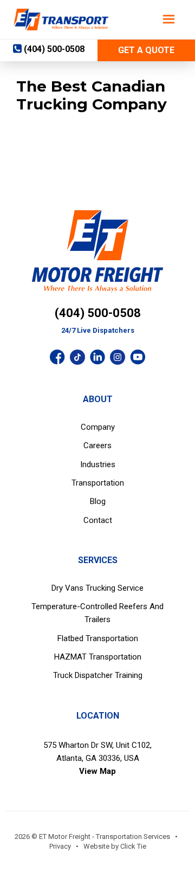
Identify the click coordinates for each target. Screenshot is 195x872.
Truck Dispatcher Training (97, 675)
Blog (98, 501)
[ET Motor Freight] (61, 19)
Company (98, 427)
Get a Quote (146, 50)
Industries (97, 464)
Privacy (60, 846)
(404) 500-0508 (98, 313)
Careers (97, 445)
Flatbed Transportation (97, 638)
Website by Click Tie (114, 846)
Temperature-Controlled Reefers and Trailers (97, 613)
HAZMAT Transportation (97, 657)
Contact (97, 520)
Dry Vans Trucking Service (97, 588)
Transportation (98, 483)
